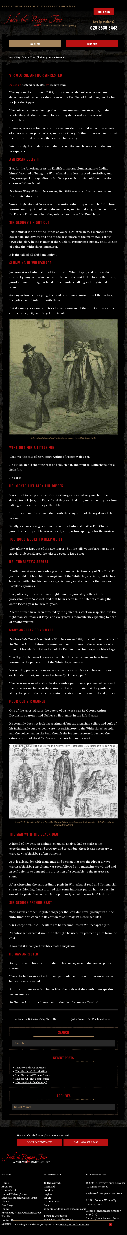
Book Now (103, 12)
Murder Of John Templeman (32, 1078)
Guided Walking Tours (14, 1194)
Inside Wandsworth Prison (30, 1067)
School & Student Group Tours (19, 1197)
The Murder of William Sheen (32, 1075)
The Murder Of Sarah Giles (31, 1071)
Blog (17, 57)
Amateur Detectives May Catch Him (36, 1019)
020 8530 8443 (103, 27)
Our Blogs (7, 1205)
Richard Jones (57, 85)
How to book (9, 1190)
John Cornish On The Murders (90, 1019)
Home (11, 57)
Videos (5, 1201)
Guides (5, 1209)
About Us (7, 1186)
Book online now (39, 1142)
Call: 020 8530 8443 (86, 1142)
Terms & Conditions (55, 1215)
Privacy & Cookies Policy (58, 1219)
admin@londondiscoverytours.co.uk (65, 1209)
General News (28, 57)
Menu (36, 44)
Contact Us (8, 1220)
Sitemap (6, 1223)
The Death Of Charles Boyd (31, 1082)
